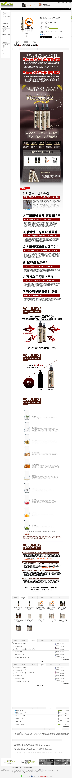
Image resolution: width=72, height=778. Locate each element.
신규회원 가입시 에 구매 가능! (51, 22)
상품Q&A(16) (51, 597)
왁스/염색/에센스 (4, 42)
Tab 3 (44, 1)
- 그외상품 (3, 47)
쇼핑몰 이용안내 (17, 767)
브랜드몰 (3, 53)
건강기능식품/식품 (4, 27)
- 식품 (3, 31)
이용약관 (21, 767)
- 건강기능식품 (4, 29)
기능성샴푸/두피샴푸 (5, 16)
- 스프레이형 (4, 13)
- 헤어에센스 (4, 46)
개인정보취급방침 (26, 767)
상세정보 (15, 597)
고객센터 (30, 767)
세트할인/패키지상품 (5, 26)
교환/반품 (65, 597)
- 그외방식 (3, 14)
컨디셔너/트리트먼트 (5, 23)
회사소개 (13, 767)
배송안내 (59, 597)
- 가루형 (3, 12)
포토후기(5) (42, 597)
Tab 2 (36, 1)
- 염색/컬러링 (4, 45)
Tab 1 (27, 1)
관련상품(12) (23, 597)
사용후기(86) (33, 597)
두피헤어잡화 (4, 34)
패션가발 (3, 50)
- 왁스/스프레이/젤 (5, 44)
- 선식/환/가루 (4, 30)
